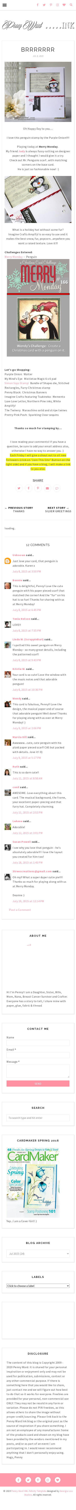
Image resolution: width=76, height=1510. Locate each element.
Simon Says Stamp (16, 383)
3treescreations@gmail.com (32, 871)
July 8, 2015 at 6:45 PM (27, 610)
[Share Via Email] (47, 488)
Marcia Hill (20, 737)
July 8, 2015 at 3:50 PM (27, 571)
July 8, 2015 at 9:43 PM (27, 660)
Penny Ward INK (19, 1491)
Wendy (17, 698)
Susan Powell (22, 841)
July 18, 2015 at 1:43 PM (28, 862)
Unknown (19, 555)
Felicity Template (37, 1491)
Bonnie (17, 580)
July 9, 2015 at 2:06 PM (27, 728)
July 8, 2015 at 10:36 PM (28, 689)
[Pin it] (38, 488)
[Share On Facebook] (28, 488)
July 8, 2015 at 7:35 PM (27, 630)
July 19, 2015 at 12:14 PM (28, 901)
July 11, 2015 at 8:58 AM (27, 778)
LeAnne (17, 821)
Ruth (16, 766)
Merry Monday (14, 257)
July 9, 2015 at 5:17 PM (27, 757)
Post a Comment (20, 910)
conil (16, 787)
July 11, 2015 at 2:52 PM (28, 812)
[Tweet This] (19, 488)
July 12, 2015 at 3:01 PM (28, 833)
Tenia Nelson (21, 618)
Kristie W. (19, 669)
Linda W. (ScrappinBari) (28, 639)
